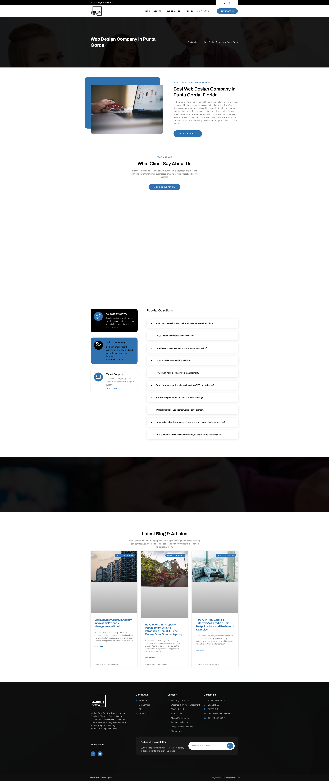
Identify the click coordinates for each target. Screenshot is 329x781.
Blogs (190, 11)
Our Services (173, 11)
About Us (158, 11)
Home (147, 11)
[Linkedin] (100, 753)
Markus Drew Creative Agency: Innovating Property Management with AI (113, 623)
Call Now (111, 327)
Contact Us (203, 11)
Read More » (99, 647)
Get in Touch (113, 359)
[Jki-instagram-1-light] (93, 753)
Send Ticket (112, 388)
